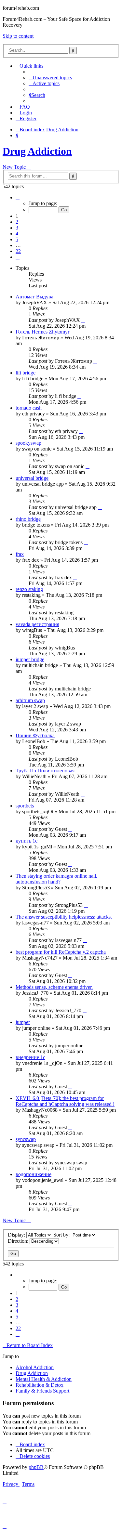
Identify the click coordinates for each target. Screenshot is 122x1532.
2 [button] (17, 222)
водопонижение (33, 1174)
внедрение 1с (30, 1057)
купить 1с (26, 841)
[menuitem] (50, 77)
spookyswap (28, 443)
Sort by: (62, 1234)
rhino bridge (28, 519)
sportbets (25, 805)
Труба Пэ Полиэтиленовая (45, 770)
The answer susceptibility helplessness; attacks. (64, 917)
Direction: (19, 1241)
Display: (17, 1234)
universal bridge (32, 478)
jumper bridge (30, 659)
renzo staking (29, 589)
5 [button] (17, 239)
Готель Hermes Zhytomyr (42, 331)
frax (20, 554)
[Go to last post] (83, 320)
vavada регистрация (37, 624)
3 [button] (17, 227)
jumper (23, 1022)
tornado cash (29, 408)
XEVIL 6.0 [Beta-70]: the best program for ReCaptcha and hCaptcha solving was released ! (65, 1101)
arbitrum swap (30, 700)
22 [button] (18, 251)
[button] (18, 197)
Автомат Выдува (34, 296)
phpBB (36, 1467)
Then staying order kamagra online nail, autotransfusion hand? (56, 878)
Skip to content (18, 36)
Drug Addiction (37, 151)
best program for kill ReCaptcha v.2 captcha (61, 952)
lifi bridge (25, 372)
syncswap (26, 1139)
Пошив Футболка (35, 735)
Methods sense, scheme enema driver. (54, 987)
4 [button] (17, 233)
